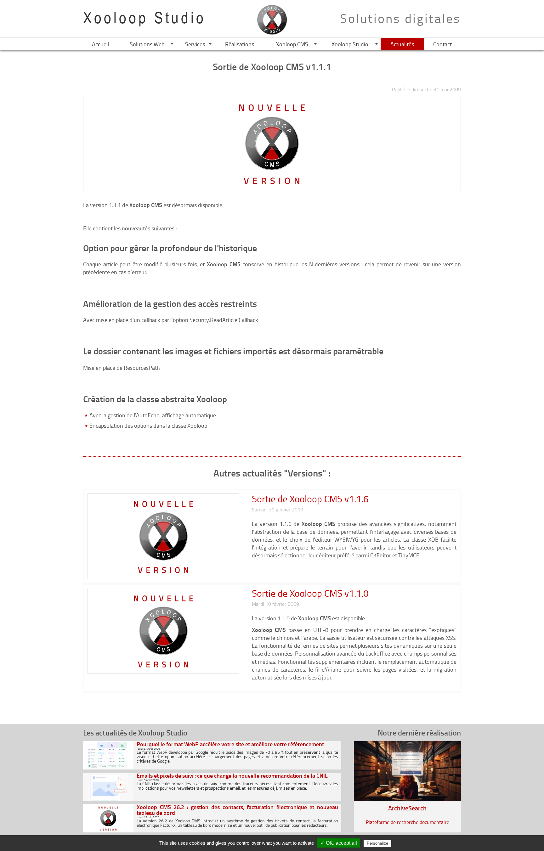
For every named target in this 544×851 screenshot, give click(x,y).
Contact (442, 44)
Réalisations (239, 44)
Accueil (100, 44)
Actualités (402, 44)
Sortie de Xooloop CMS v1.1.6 (310, 498)
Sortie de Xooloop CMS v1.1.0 (310, 593)
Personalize (377, 843)
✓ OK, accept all (338, 843)
